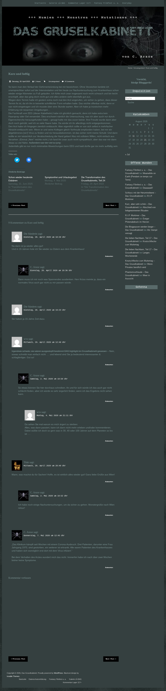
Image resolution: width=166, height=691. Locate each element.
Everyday (126, 3)
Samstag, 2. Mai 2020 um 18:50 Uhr (49, 379)
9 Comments (69, 81)
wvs (26, 338)
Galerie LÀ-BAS (57, 3)
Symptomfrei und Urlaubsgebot (61, 177)
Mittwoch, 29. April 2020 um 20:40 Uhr (45, 466)
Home (130, 68)
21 (145, 140)
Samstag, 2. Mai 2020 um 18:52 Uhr (49, 496)
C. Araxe (37, 81)
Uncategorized (139, 68)
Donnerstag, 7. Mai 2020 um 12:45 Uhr (44, 535)
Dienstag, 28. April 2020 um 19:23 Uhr (45, 310)
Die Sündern (30, 306)
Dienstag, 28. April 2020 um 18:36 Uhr (51, 270)
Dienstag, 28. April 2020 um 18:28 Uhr (45, 237)
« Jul (127, 154)
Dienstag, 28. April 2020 (21, 81)
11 (133, 136)
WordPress (58, 673)
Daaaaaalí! (148, 188)
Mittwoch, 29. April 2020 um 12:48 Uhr (45, 342)
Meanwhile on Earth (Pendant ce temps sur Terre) (140, 176)
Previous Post (19, 205)
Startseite (40, 3)
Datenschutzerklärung (37, 679)
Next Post (110, 205)
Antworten (109, 256)
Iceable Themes (13, 676)
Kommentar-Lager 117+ (79, 3)
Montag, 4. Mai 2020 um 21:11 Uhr (55, 415)
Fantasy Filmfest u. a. (106, 3)
